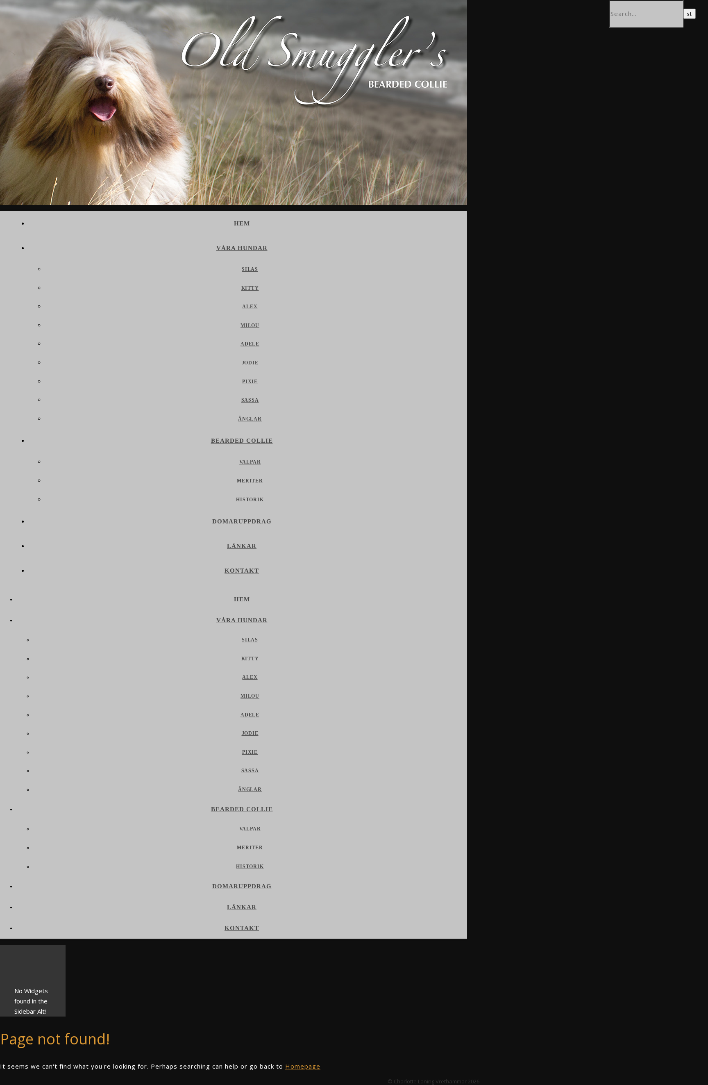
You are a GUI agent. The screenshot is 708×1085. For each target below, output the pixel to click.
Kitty (250, 288)
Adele (250, 344)
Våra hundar (242, 248)
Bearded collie (242, 440)
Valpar (250, 462)
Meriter (250, 481)
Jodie (250, 363)
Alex (249, 306)
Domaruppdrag (242, 521)
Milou (250, 325)
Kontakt (242, 570)
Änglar (250, 419)
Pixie (250, 381)
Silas (250, 269)
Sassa (250, 400)
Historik (249, 500)
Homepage (302, 1066)
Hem (242, 223)
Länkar (241, 546)
